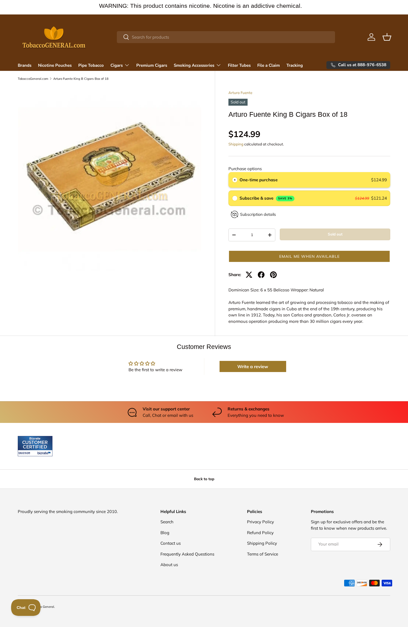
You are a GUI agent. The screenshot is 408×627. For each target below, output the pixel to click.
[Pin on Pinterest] (273, 275)
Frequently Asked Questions (187, 554)
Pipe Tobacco (91, 65)
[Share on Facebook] (261, 275)
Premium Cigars (151, 65)
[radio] (235, 180)
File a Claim (268, 65)
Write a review (252, 366)
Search (166, 521)
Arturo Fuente (240, 92)
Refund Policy (260, 532)
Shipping (235, 144)
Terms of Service (262, 554)
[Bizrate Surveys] (25, 453)
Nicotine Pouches (55, 65)
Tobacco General (42, 607)
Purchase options (245, 168)
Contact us (170, 543)
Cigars (116, 65)
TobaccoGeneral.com (33, 78)
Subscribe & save (266, 198)
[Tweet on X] (249, 275)
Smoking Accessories (194, 65)
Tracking (294, 65)
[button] (387, 37)
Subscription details (258, 214)
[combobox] (226, 37)
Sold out (335, 234)
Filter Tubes (239, 65)
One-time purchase (259, 179)
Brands (24, 65)
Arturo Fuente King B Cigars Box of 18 (81, 78)
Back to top (204, 479)
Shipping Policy (262, 543)
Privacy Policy (260, 521)
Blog (164, 532)
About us (169, 564)
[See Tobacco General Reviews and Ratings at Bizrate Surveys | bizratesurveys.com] (35, 446)
